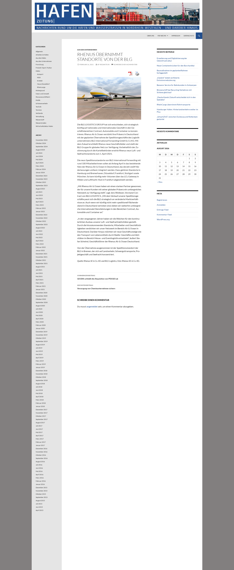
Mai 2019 (39, 354)
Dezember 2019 (41, 332)
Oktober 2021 (41, 260)
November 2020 (41, 296)
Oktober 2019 (41, 338)
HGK (39, 77)
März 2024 (40, 166)
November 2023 (41, 179)
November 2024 (41, 140)
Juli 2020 (39, 309)
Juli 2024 (39, 153)
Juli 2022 (39, 231)
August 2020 (40, 306)
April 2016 (39, 475)
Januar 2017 (40, 445)
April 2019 (39, 358)
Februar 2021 (41, 286)
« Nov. (159, 182)
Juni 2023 (39, 195)
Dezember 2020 (41, 293)
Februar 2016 (41, 481)
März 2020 (40, 322)
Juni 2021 (39, 273)
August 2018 (40, 384)
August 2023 (40, 189)
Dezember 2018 (41, 371)
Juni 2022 (39, 234)
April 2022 (39, 241)
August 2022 (40, 228)
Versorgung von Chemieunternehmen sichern (96, 287)
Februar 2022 (41, 247)
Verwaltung (40, 116)
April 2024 (39, 163)
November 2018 (41, 374)
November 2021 (41, 257)
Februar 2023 (41, 208)
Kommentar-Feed (164, 214)
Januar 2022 (40, 250)
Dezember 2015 (41, 488)
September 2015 (42, 497)
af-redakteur (103, 64)
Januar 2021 (40, 289)
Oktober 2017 (41, 416)
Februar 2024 (41, 169)
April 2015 (39, 510)
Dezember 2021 (41, 254)
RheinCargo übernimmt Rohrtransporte (173, 104)
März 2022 (40, 244)
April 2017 (39, 436)
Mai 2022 (39, 237)
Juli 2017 (39, 426)
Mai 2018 (39, 393)
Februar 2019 (41, 364)
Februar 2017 (41, 442)
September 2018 (42, 380)
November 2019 (41, 335)
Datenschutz (189, 36)
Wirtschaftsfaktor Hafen (44, 126)
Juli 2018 (39, 387)
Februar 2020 (41, 325)
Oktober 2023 (41, 182)
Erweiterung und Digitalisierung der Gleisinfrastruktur (172, 59)
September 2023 (42, 185)
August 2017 (40, 423)
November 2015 (41, 491)
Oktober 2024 (41, 143)
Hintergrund (40, 90)
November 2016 (41, 452)
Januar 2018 (40, 406)
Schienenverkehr (42, 103)
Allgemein (39, 51)
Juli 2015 (39, 504)
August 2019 (40, 345)
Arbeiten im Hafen (42, 55)
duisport (40, 74)
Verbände (39, 113)
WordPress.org (163, 219)
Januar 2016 (40, 484)
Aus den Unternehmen (87, 50)
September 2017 (42, 419)
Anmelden (161, 205)
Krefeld (39, 81)
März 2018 (40, 400)
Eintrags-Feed (162, 210)
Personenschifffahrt (43, 97)
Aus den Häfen (41, 58)
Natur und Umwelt (42, 94)
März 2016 (40, 478)
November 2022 (41, 218)
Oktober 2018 (41, 377)
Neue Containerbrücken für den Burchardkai (175, 65)
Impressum (176, 36)
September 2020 (42, 302)
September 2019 (42, 341)
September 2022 (42, 224)
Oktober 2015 (41, 494)
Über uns (150, 36)
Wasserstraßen (41, 123)
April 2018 (39, 397)
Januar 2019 (40, 367)
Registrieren (162, 200)
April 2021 (39, 280)
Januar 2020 (40, 328)
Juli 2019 (39, 348)
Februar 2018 (41, 403)
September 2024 (42, 146)
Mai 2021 (39, 276)
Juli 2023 (39, 192)
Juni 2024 (39, 156)
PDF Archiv (162, 36)
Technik (38, 107)
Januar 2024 (40, 172)
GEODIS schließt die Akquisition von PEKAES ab (97, 277)
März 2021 (40, 283)
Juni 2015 (39, 507)
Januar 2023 (40, 211)
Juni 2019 (39, 351)
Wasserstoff (40, 120)
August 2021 (40, 267)
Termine (39, 110)
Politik (38, 100)
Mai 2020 (39, 315)
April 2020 (39, 319)
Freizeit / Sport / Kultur (44, 68)
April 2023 (39, 202)
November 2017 (41, 413)
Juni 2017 (39, 429)
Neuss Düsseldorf (43, 84)
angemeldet (92, 306)
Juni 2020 (39, 312)
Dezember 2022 (41, 215)
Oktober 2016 (41, 455)
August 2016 (40, 462)
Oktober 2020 (41, 299)
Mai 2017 (39, 432)
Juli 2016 (39, 465)
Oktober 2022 (41, 221)
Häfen (38, 71)
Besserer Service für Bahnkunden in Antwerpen (176, 85)
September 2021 (42, 263)
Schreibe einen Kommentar (125, 64)
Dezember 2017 (41, 410)
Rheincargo (41, 87)
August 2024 (40, 150)
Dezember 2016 (41, 449)
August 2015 (40, 500)
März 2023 (40, 205)
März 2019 (40, 361)
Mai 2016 (39, 471)
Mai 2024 (39, 159)
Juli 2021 (39, 270)
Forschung (39, 64)
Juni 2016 (39, 468)
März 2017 (40, 439)
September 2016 (42, 458)
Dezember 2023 (41, 176)
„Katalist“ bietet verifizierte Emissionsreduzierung (168, 79)
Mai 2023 (39, 198)
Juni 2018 (39, 390)
